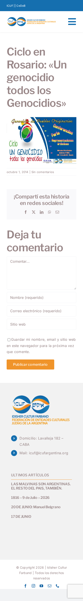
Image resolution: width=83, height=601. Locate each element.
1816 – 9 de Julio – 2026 (30, 498)
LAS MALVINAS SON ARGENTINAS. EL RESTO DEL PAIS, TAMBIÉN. (41, 486)
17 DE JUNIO (21, 516)
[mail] (49, 586)
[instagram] (33, 586)
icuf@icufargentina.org (48, 453)
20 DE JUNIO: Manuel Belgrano (35, 507)
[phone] (57, 586)
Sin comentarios (42, 172)
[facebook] (25, 586)
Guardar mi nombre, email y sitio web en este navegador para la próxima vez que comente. (41, 345)
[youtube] (41, 586)
